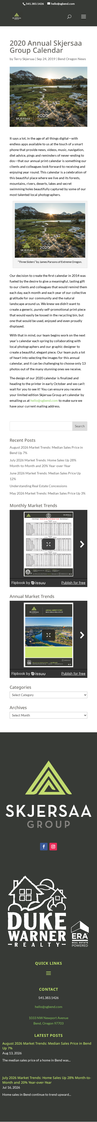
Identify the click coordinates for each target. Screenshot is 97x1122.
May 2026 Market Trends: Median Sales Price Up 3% (47, 493)
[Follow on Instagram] (53, 846)
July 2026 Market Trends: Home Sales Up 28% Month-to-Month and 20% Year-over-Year (46, 1080)
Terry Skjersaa (24, 59)
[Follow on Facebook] (44, 846)
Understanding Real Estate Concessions (38, 486)
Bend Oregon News (72, 59)
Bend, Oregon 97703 (48, 1023)
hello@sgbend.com (44, 400)
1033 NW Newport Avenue (48, 1018)
